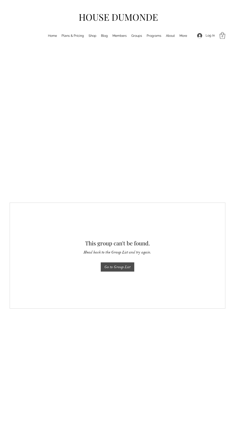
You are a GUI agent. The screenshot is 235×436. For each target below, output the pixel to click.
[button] (222, 35)
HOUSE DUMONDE (118, 17)
